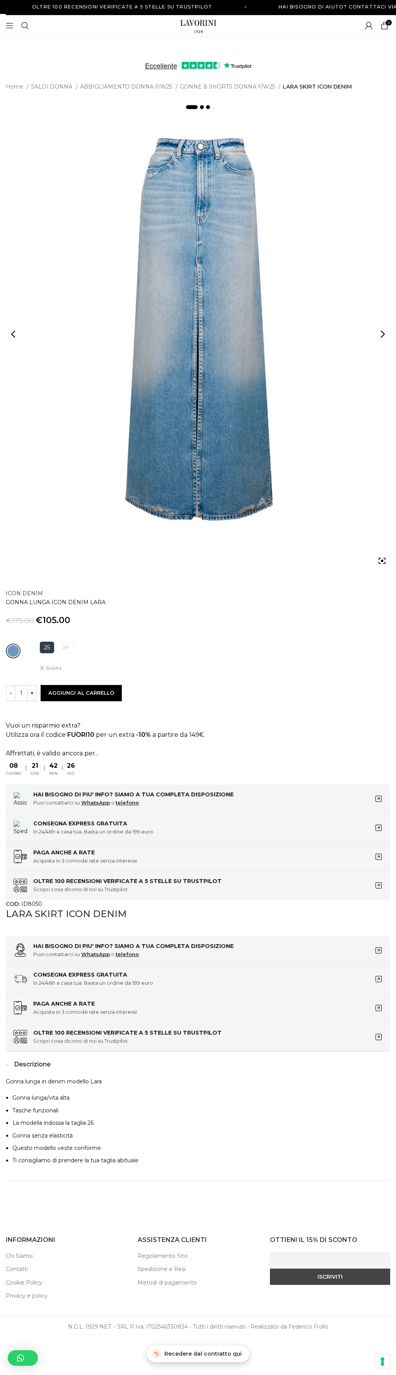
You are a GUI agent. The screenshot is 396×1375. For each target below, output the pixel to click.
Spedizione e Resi (162, 1269)
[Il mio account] (369, 25)
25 (47, 647)
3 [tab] (208, 107)
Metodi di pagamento (167, 1282)
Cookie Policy (24, 1282)
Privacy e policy (27, 1295)
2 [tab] (202, 107)
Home (15, 86)
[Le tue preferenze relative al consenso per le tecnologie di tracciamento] (382, 1361)
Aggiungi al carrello (81, 693)
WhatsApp (95, 802)
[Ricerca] (25, 25)
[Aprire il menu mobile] (9, 25)
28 (65, 647)
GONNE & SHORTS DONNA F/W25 (228, 86)
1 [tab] (192, 107)
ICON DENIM (24, 593)
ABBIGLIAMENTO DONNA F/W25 (127, 86)
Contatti (17, 1269)
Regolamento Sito (163, 1255)
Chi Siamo (19, 1255)
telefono (127, 802)
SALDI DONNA (52, 86)
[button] (23, 1358)
